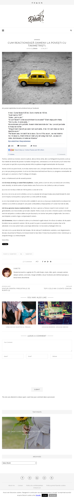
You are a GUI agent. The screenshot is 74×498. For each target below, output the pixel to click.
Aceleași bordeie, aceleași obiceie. (55, 327)
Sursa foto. (5, 240)
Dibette (35, 48)
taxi (21, 254)
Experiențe (37, 39)
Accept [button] (45, 495)
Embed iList (37, 488)
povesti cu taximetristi (10, 254)
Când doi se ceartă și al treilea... (19, 327)
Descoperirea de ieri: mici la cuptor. (26, 431)
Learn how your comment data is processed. (41, 397)
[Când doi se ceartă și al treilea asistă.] (19, 312)
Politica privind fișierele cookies (56, 485)
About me (11, 485)
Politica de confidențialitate (34, 485)
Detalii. (38, 495)
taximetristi (28, 254)
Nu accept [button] (53, 495)
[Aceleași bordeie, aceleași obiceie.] (55, 312)
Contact (20, 485)
